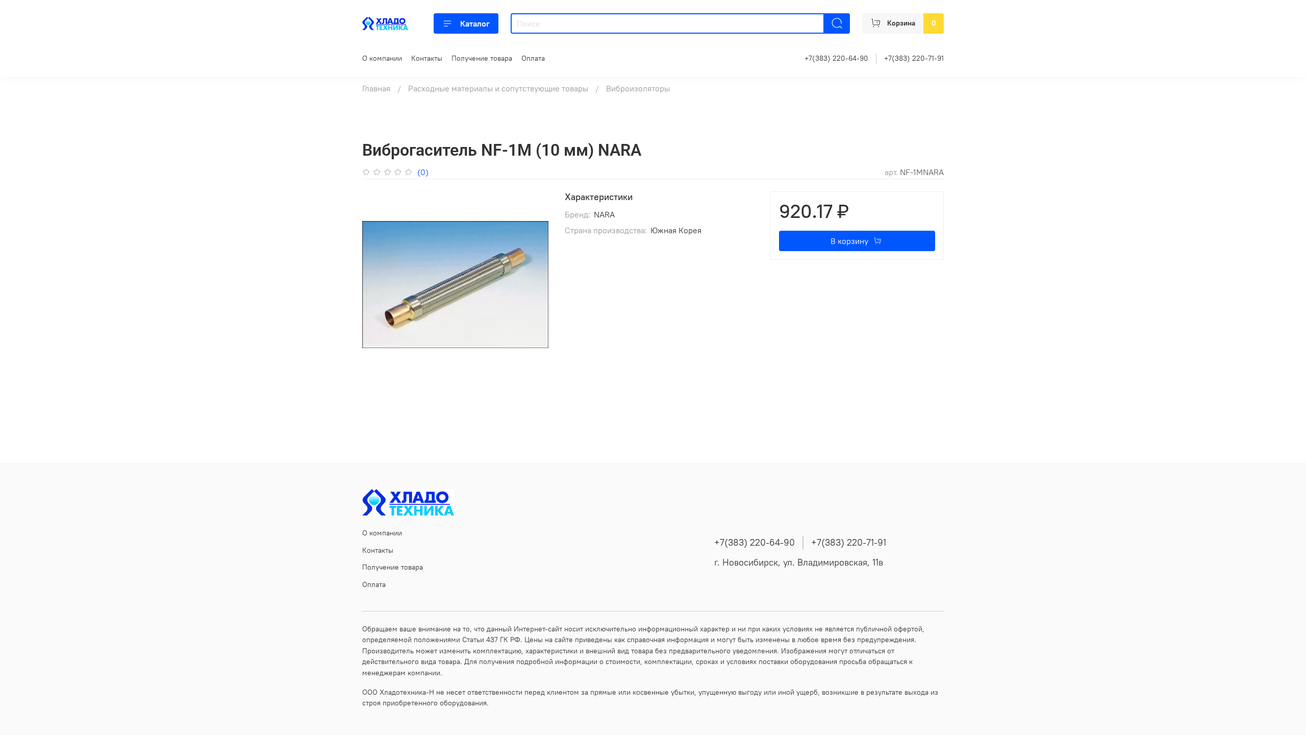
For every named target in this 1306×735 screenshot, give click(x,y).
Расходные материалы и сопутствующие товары (498, 88)
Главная (376, 88)
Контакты (426, 58)
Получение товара (481, 58)
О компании (382, 58)
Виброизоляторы (638, 88)
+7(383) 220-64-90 (836, 58)
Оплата (533, 58)
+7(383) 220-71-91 (914, 58)
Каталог (475, 23)
